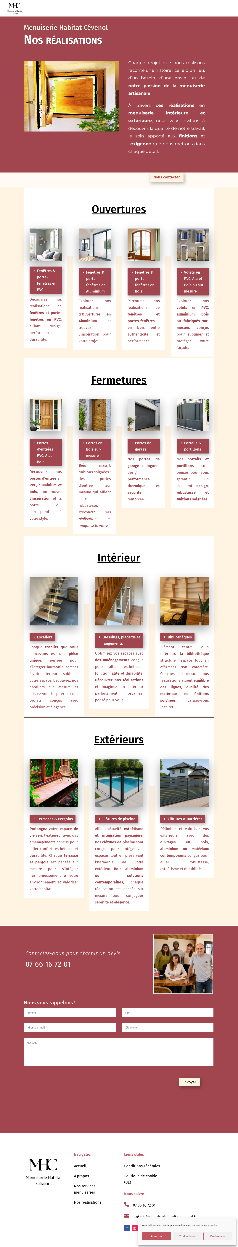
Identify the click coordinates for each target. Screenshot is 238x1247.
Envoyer (189, 1082)
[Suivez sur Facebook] (127, 1228)
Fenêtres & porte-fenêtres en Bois (145, 281)
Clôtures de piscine (118, 819)
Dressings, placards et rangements (121, 640)
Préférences (217, 1236)
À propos (81, 1176)
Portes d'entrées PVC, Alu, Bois (45, 452)
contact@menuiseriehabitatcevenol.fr (164, 1217)
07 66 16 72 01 (144, 1205)
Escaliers (44, 637)
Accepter (156, 1236)
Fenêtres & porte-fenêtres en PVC (47, 280)
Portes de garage (143, 446)
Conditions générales (142, 1166)
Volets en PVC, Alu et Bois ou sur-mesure (194, 281)
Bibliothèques (180, 637)
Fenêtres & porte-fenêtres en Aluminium (96, 281)
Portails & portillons (192, 446)
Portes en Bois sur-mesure (94, 449)
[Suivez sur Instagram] (135, 1228)
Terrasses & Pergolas (55, 819)
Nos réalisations (87, 1202)
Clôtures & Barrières (185, 819)
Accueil (80, 1166)
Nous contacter (166, 177)
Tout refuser (187, 1236)
